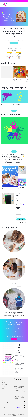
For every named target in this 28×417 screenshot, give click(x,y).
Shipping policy (4, 384)
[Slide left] (12, 84)
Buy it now (21, 219)
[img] (14, 49)
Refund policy (4, 382)
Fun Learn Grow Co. (8, 414)
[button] (2, 4)
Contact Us (3, 388)
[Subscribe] (15, 407)
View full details (22, 222)
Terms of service (4, 386)
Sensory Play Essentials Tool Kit (18, 79)
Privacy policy (4, 380)
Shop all (14, 110)
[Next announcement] (26, 1)
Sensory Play (3, 145)
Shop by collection (14, 42)
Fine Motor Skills (4, 104)
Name (3, 71)
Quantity (17, 211)
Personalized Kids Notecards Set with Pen (21, 175)
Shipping (17, 201)
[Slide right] (15, 84)
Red (21, 209)
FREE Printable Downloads (21, 188)
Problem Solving (16, 104)
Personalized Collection (7, 188)
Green (18, 207)
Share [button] (18, 223)
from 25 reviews (14, 50)
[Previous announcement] (1, 1)
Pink (21, 207)
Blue (18, 209)
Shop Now (14, 338)
